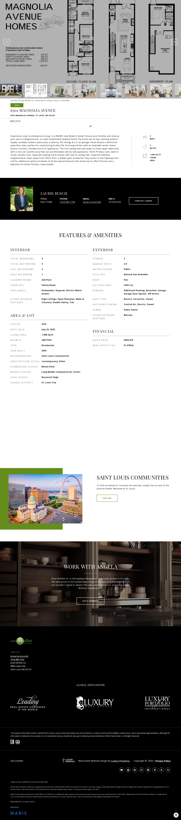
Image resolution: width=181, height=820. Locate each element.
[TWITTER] (168, 769)
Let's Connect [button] (90, 601)
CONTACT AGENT (143, 201)
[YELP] (161, 769)
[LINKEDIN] (134, 769)
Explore (107, 498)
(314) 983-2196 (67, 202)
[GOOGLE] (148, 769)
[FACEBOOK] (154, 769)
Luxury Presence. (120, 761)
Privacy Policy (163, 761)
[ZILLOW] (128, 769)
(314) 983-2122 (17, 659)
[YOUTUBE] (121, 769)
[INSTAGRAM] (141, 769)
